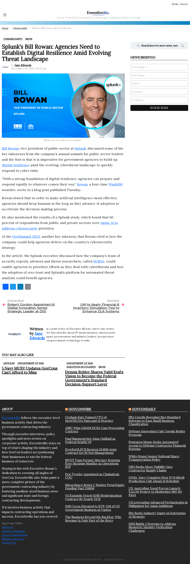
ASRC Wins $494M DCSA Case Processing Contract (95, 429)
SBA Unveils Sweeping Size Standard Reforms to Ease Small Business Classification (154, 421)
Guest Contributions (14, 535)
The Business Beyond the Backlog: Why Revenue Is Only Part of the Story (93, 518)
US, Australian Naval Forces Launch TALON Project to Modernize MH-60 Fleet (155, 492)
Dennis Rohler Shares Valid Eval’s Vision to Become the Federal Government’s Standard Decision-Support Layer (94, 377)
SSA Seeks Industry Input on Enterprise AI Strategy (157, 514)
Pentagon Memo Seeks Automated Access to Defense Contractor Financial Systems (157, 445)
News (102, 366)
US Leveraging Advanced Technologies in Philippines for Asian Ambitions (158, 504)
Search (182, 46)
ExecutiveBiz (11, 418)
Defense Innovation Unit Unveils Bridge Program (157, 433)
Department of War (31, 363)
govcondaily (144, 409)
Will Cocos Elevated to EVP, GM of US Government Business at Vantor (92, 508)
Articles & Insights (13, 531)
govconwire (79, 409)
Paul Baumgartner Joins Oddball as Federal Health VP (90, 440)
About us (7, 527)
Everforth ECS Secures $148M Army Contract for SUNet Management (91, 451)
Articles (9, 363)
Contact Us (9, 542)
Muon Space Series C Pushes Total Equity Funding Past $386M (95, 486)
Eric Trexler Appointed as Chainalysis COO (92, 476)
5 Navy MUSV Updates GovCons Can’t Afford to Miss (30, 370)
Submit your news (13, 538)
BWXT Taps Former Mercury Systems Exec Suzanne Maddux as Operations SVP (92, 463)
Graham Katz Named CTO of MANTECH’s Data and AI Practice (89, 419)
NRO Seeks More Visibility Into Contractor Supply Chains (151, 468)
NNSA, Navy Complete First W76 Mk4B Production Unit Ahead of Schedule (156, 479)
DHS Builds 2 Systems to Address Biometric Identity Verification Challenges (152, 527)
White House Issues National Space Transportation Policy (154, 458)
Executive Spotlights (81, 366)
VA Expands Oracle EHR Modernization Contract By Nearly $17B (93, 497)
